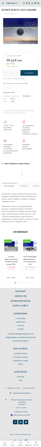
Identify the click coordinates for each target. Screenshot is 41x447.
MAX (20, 380)
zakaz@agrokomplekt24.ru (22, 393)
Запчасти (20, 296)
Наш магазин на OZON (21, 415)
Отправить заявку (21, 412)
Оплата (24, 186)
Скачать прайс (20, 407)
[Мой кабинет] (35, 3)
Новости (20, 325)
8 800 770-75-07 (14, 388)
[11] (20, 31)
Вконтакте (15, 422)
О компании (20, 318)
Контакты (20, 372)
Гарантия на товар (20, 360)
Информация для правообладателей (20, 337)
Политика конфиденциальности (20, 334)
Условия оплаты (20, 353)
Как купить (9, 186)
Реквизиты (20, 322)
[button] (15, 283)
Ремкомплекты (20, 301)
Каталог (20, 291)
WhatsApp (20, 376)
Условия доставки (20, 357)
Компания (20, 313)
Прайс (20, 364)
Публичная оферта (20, 341)
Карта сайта (20, 306)
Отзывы (20, 329)
